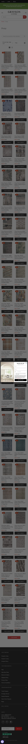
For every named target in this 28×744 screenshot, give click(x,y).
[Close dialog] (26, 363)
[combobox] (16, 372)
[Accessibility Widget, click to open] (2, 741)
